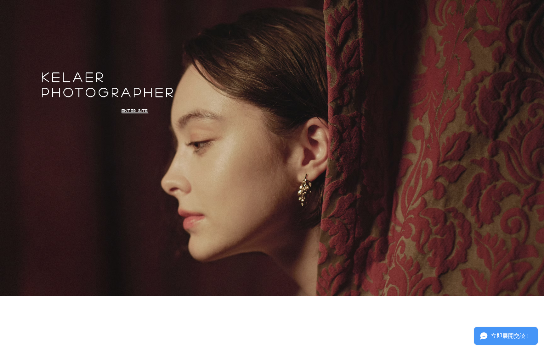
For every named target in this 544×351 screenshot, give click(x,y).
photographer (109, 91)
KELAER (74, 76)
